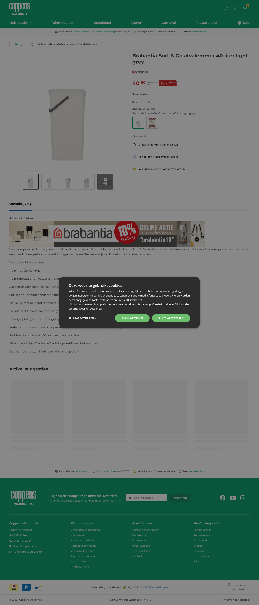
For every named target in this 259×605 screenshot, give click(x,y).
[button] (83, 318)
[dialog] (129, 302)
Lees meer (96, 308)
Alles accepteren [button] (171, 318)
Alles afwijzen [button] (132, 318)
